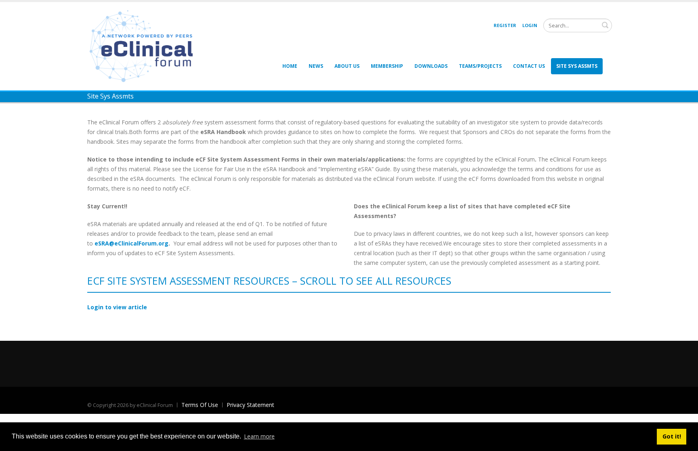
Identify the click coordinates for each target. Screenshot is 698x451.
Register (505, 25)
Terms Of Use (199, 405)
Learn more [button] (259, 436)
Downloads (431, 66)
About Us (347, 66)
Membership (387, 66)
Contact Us (529, 66)
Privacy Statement (250, 405)
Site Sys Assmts (576, 66)
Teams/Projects (480, 66)
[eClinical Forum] (143, 45)
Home (289, 66)
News (316, 66)
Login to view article (117, 307)
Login (529, 25)
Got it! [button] (671, 436)
